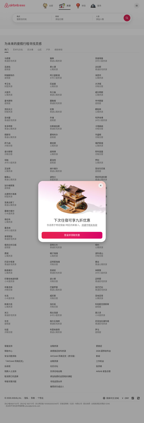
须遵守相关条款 (89, 225)
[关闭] (101, 185)
